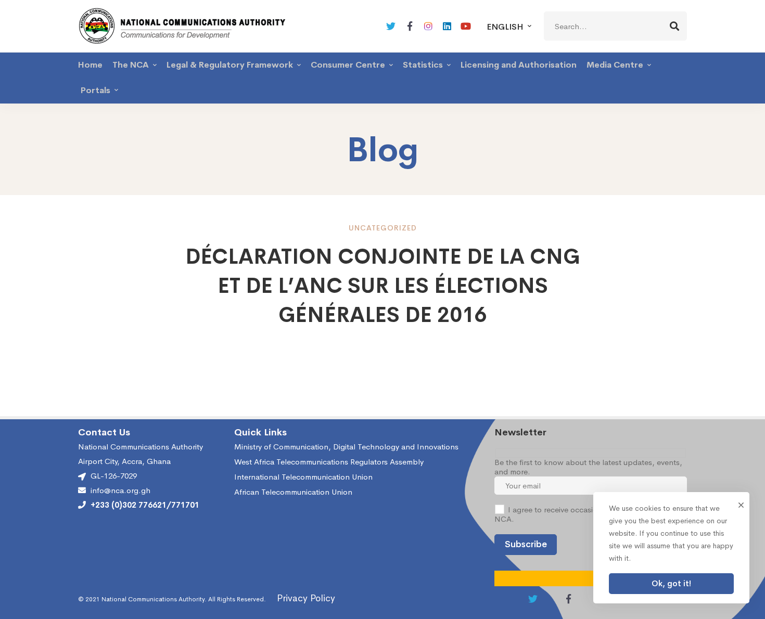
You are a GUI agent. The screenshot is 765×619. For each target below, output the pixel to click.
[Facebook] (409, 26)
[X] (390, 26)
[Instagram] (428, 26)
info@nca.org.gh (120, 490)
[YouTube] (465, 26)
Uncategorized (383, 228)
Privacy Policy (306, 598)
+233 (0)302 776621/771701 (145, 505)
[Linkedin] (447, 26)
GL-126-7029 (114, 476)
